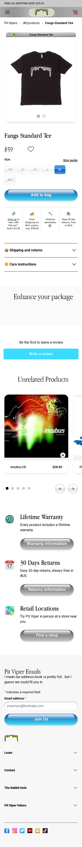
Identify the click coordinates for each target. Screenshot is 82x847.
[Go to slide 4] (23, 488)
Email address (15, 698)
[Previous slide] (60, 488)
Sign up (12, 219)
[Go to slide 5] (29, 488)
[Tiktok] (45, 830)
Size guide (70, 160)
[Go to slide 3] (18, 488)
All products (31, 23)
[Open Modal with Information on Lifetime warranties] (50, 226)
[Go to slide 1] (7, 488)
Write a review (41, 354)
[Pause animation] (63, 455)
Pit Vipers (10, 23)
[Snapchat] (37, 830)
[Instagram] (14, 830)
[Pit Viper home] (41, 12)
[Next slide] (73, 488)
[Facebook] (6, 830)
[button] (38, 116)
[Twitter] (22, 830)
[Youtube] (29, 830)
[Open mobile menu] (7, 12)
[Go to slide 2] (12, 488)
